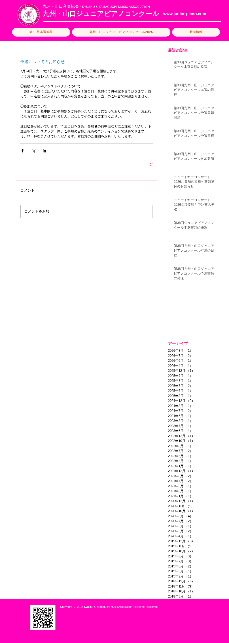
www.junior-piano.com (184, 14)
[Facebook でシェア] (22, 151)
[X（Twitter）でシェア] (33, 151)
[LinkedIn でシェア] (44, 151)
